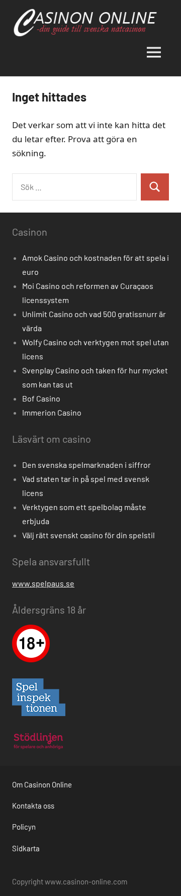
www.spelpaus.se (43, 583)
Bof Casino (41, 398)
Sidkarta (26, 848)
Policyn (24, 826)
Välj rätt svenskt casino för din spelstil (88, 535)
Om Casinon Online (42, 784)
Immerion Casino (51, 412)
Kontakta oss (33, 805)
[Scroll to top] (160, 875)
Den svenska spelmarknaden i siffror (86, 464)
